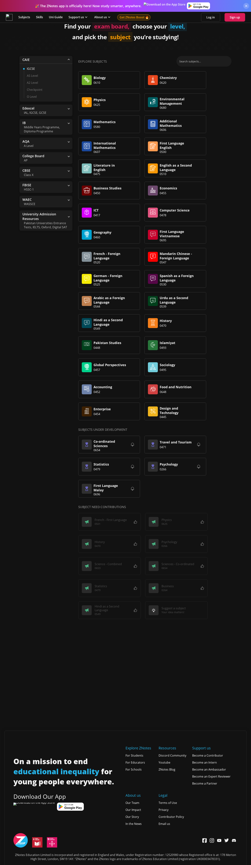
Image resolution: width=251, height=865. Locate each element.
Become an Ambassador (209, 769)
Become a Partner (204, 783)
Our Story (132, 817)
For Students (134, 755)
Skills (39, 17)
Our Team (132, 803)
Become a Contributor (207, 755)
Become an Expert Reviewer (211, 776)
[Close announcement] (246, 6)
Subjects (24, 17)
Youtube (164, 762)
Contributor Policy (171, 817)
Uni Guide (56, 17)
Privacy (163, 810)
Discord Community (172, 755)
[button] (109, 522)
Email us (164, 824)
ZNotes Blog (167, 769)
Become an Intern (204, 762)
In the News (134, 824)
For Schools (134, 769)
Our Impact (133, 810)
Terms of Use (168, 803)
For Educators (135, 762)
